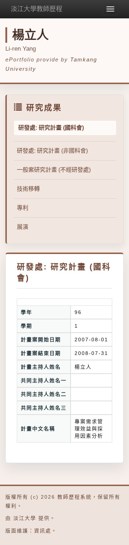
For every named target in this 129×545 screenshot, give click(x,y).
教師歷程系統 (74, 497)
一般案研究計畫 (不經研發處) (54, 170)
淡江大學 (24, 518)
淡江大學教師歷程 (36, 9)
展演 (22, 227)
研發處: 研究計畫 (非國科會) (52, 151)
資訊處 (42, 531)
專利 (22, 208)
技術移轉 (28, 189)
